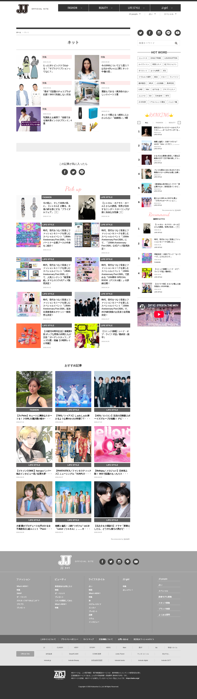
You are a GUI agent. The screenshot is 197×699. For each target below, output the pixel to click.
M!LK (151, 83)
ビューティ (60, 579)
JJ (44, 647)
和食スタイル (172, 647)
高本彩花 (170, 83)
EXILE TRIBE (156, 58)
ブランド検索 (164, 609)
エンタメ (92, 608)
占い (151, 14)
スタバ (163, 77)
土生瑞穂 (159, 83)
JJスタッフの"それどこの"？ (28, 601)
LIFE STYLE (134, 7)
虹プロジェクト (171, 64)
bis (156, 647)
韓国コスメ (156, 64)
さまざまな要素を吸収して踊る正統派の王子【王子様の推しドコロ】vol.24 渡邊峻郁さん (167, 157)
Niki (147, 89)
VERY (76, 647)
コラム (91, 618)
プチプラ (20, 604)
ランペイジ (174, 77)
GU (150, 96)
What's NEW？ (23, 586)
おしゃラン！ (128, 590)
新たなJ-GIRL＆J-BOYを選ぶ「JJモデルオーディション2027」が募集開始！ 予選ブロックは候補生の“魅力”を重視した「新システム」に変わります (166, 199)
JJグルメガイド (95, 604)
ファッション (23, 579)
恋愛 (90, 615)
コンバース (143, 58)
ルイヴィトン (144, 64)
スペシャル (168, 14)
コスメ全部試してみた (63, 601)
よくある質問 (164, 615)
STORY (92, 647)
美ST (140, 647)
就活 (156, 77)
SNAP (19, 593)
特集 (18, 590)
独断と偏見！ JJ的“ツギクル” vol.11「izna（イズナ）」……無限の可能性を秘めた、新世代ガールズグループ (167, 143)
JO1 (164, 71)
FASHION (72, 7)
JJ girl (164, 7)
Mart (124, 647)
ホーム (18, 32)
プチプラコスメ (169, 89)
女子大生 (155, 89)
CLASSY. (60, 647)
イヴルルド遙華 (145, 77)
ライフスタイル (97, 579)
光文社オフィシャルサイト (144, 639)
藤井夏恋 (142, 83)
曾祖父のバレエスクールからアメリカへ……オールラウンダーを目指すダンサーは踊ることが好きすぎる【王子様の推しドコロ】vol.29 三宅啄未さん (167, 129)
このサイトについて (48, 639)
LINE (140, 89)
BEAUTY (103, 7)
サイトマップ (88, 639)
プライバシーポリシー (69, 639)
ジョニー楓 (172, 102)
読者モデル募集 (165, 597)
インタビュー (94, 622)
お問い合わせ (123, 639)
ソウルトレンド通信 (157, 102)
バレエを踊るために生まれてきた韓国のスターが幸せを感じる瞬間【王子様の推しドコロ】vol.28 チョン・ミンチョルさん (167, 171)
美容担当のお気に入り (63, 586)
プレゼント (21, 608)
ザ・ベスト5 (21, 597)
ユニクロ (142, 96)
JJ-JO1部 (142, 102)
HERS (108, 647)
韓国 (56, 590)
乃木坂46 (158, 96)
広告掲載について (106, 639)
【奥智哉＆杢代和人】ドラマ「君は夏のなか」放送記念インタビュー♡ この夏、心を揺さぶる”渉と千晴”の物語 (167, 185)
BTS (167, 96)
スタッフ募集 (164, 603)
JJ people (133, 14)
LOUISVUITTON (171, 58)
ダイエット (143, 71)
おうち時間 (155, 71)
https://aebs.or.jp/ (132, 678)
